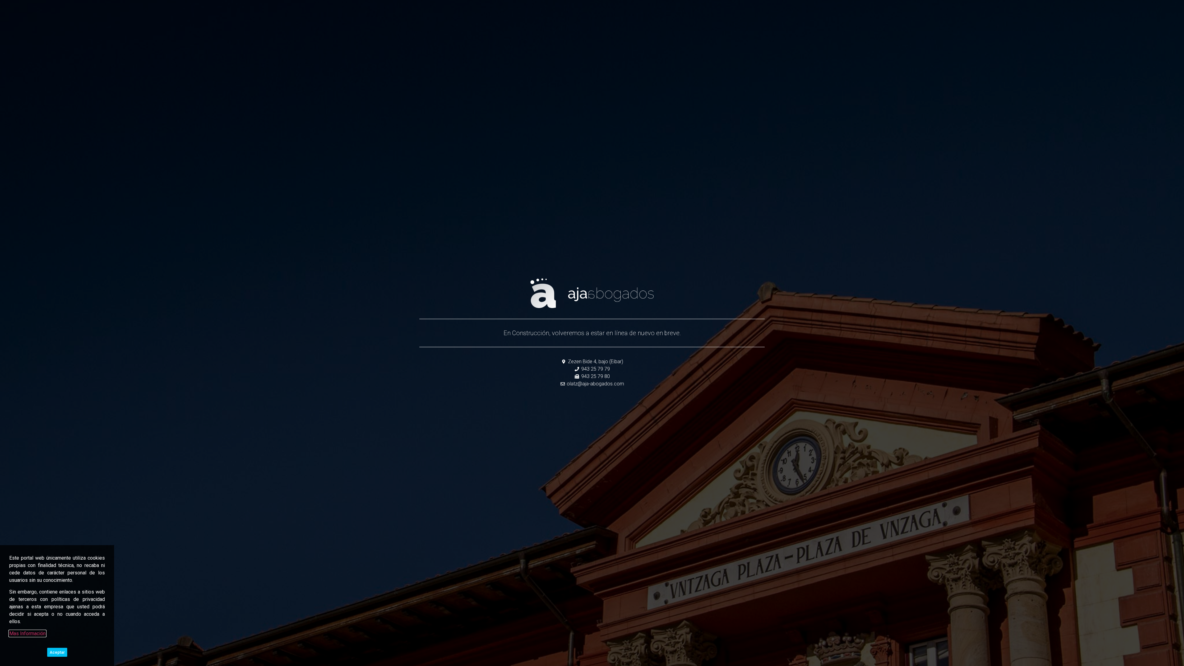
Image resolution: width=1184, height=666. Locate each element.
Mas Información (27, 633)
